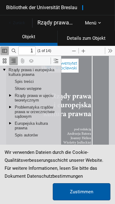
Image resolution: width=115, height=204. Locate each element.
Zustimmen (81, 192)
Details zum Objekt (86, 38)
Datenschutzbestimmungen (55, 176)
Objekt (28, 36)
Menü (90, 23)
